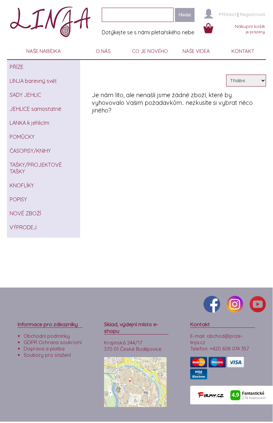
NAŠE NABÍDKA (43, 51)
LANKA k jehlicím (29, 122)
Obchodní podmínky (47, 336)
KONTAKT (242, 51)
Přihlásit (227, 14)
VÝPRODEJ (23, 227)
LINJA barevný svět (33, 81)
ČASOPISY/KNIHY (30, 150)
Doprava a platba (44, 348)
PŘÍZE (17, 67)
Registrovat (252, 14)
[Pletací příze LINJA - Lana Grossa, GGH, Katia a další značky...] (52, 40)
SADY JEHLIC (25, 95)
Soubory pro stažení (47, 355)
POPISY (18, 199)
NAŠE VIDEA (196, 51)
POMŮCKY (22, 136)
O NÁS (103, 51)
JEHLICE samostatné (35, 109)
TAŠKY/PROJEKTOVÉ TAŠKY (36, 168)
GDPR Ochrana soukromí (53, 342)
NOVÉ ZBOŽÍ (25, 213)
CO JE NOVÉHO (150, 51)
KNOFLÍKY (22, 185)
